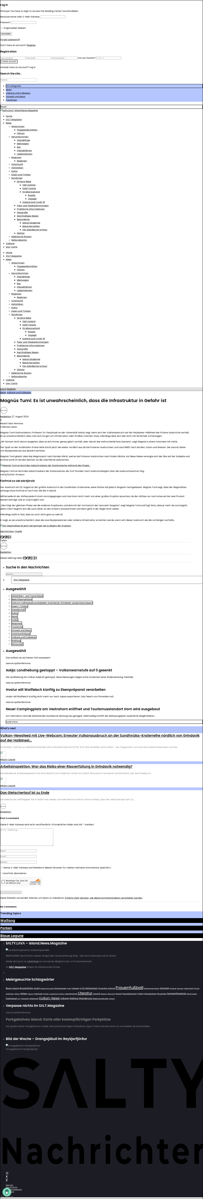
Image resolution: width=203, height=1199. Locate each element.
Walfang (16, 640)
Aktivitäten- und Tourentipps (27, 595)
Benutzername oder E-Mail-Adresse (19, 16)
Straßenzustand (31, 191)
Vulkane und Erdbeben (18, 93)
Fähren (21, 133)
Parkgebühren (150, 993)
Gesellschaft (18, 609)
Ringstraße (162, 994)
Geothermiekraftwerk (151, 989)
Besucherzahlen (31, 226)
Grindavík (172, 989)
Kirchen (46, 994)
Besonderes (23, 219)
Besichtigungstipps (22, 599)
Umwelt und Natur (15, 96)
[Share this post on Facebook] (1, 537)
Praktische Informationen (31, 209)
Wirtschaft (17, 644)
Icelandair (38, 994)
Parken (6, 928)
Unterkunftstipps (21, 633)
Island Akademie (31, 222)
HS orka (196, 989)
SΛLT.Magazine (14, 119)
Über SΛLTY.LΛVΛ (11, 1187)
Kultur (14, 171)
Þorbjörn (112, 999)
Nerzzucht (111, 994)
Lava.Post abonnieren (14, 873)
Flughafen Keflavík (107, 988)
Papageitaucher (129, 993)
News (9, 89)
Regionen (16, 157)
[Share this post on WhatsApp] (32, 558)
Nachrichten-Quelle (11, 531)
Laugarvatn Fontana (56, 994)
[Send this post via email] (10, 537)
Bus (19, 147)
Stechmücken (192, 994)
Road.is (31, 195)
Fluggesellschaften (27, 129)
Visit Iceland (28, 185)
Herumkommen (19, 136)
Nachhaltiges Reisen (28, 216)
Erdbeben (75, 988)
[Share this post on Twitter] (4, 537)
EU (81, 988)
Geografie (22, 212)
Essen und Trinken (21, 174)
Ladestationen (24, 154)
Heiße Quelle (188, 989)
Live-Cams (11, 247)
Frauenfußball (129, 987)
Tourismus (11, 100)
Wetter (21, 233)
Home (9, 116)
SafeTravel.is (29, 188)
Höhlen (23, 993)
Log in (3, 389)
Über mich (9, 1185)
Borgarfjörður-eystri (30, 988)
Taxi (18, 999)
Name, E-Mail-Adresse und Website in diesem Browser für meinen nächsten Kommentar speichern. (57, 867)
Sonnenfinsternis (176, 993)
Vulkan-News (49, 998)
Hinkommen (17, 126)
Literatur (85, 993)
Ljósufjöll (96, 994)
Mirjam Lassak (7, 759)
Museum (104, 994)
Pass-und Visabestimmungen (33, 205)
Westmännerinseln (100, 998)
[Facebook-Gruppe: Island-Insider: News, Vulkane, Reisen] (7, 1180)
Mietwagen (23, 143)
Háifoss (17, 994)
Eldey (69, 989)
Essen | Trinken (20, 606)
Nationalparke (19, 240)
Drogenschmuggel (47, 989)
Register (31, 45)
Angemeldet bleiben (14, 28)
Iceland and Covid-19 (33, 202)
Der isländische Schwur (34, 229)
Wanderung (85, 998)
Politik (15, 620)
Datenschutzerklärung (14, 1190)
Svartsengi (11, 998)
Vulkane (10, 243)
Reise (8, 123)
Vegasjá (32, 198)
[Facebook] (7, 1177)
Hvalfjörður (10, 994)
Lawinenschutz (71, 994)
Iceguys (30, 994)
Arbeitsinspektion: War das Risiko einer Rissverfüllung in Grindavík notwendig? (66, 766)
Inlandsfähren (24, 150)
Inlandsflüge (23, 140)
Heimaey (180, 989)
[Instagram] (7, 1173)
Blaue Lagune (11, 935)
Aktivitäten (17, 167)
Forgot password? (10, 39)
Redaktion (5, 416)
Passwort (5, 22)
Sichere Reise (24, 181)
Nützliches (16, 178)
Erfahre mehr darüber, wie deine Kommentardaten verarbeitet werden (103, 898)
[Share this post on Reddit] (7, 537)
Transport (25, 998)
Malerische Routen (21, 236)
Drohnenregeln (60, 988)
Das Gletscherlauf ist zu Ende (24, 792)
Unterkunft (17, 164)
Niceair (119, 994)
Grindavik (164, 988)
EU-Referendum (90, 988)
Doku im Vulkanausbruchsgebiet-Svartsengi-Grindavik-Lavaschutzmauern (52, 602)
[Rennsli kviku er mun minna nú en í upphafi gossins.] (35, 525)
